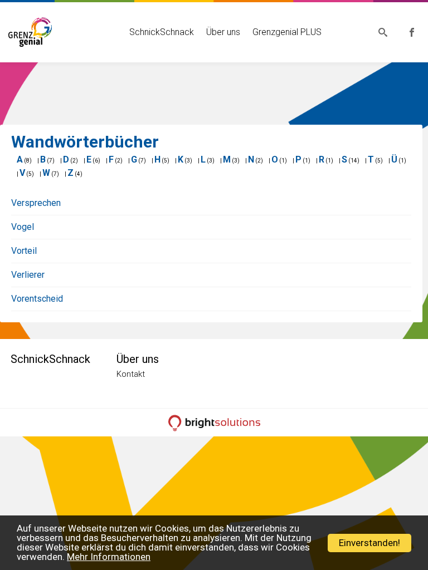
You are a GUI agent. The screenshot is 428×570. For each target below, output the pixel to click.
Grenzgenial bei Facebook (412, 32)
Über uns (223, 32)
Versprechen (36, 203)
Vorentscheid (37, 298)
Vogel (22, 227)
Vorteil (24, 250)
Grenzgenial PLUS (287, 32)
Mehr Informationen (108, 556)
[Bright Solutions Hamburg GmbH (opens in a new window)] (214, 422)
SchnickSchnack (161, 32)
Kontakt (130, 374)
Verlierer (28, 274)
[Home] (30, 31)
